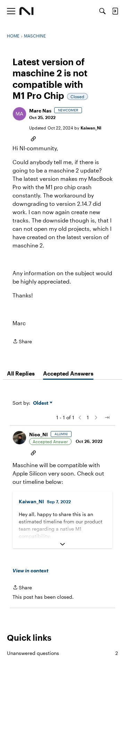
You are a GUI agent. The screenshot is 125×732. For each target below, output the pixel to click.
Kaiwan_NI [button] (91, 127)
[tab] (21, 373)
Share (22, 341)
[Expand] (62, 544)
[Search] (102, 11)
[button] (19, 114)
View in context (30, 570)
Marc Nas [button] (40, 110)
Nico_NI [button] (38, 434)
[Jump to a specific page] (106, 417)
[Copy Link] (33, 138)
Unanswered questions (62, 653)
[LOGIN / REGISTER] (115, 11)
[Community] (26, 11)
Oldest (41, 403)
